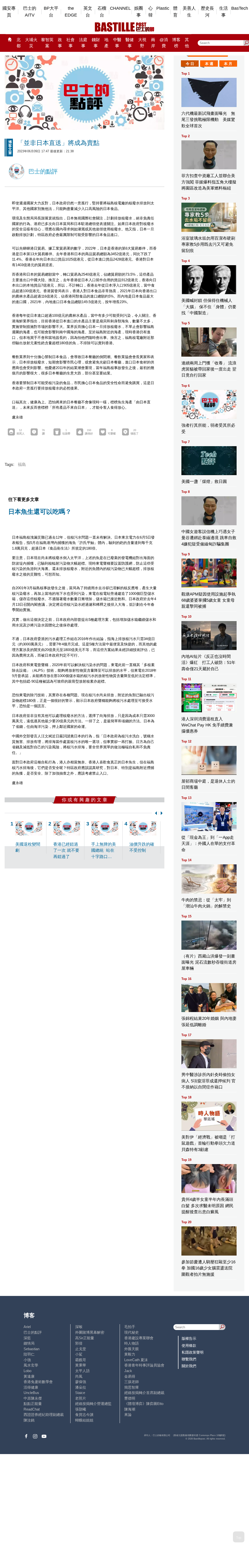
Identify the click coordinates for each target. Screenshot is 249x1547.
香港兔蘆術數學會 (38, 1382)
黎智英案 (47, 42)
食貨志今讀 (84, 1414)
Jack (128, 1371)
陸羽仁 (29, 1354)
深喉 (78, 1327)
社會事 (70, 42)
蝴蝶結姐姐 (84, 1420)
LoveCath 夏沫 (136, 1360)
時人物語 (131, 1343)
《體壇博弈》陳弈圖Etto (143, 1404)
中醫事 (117, 42)
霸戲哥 (80, 1360)
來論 (128, 1414)
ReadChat (32, 1409)
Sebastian (31, 1349)
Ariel (27, 1327)
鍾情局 (29, 1343)
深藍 (27, 1338)
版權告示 (189, 1338)
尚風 (78, 1376)
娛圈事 (138, 12)
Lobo (27, 1371)
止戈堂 (80, 1349)
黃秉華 (80, 1365)
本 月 (228, 64)
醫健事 (129, 42)
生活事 (223, 12)
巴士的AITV (29, 12)
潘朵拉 (80, 1387)
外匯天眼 (131, 1349)
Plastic (162, 8)
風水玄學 (31, 1365)
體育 (175, 12)
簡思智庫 (131, 1387)
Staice (80, 1393)
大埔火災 (31, 42)
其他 (187, 42)
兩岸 (153, 42)
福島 (22, 464)
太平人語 (82, 1371)
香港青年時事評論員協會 (144, 1365)
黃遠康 (29, 1376)
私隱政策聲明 (193, 1352)
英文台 (87, 12)
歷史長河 (207, 12)
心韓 (150, 12)
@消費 (164, 42)
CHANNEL (120, 8)
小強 (27, 1360)
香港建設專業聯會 (138, 1338)
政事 (60, 42)
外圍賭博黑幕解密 (89, 1332)
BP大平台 (51, 12)
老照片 (80, 1398)
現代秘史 (131, 1332)
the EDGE (71, 12)
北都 (19, 42)
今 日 (190, 64)
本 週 (209, 64)
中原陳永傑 (33, 1398)
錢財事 (96, 42)
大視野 (142, 42)
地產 (106, 42)
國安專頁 (9, 12)
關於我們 (189, 1366)
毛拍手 (129, 1327)
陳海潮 (129, 1409)
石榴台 (102, 12)
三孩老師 (131, 1382)
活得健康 (31, 1387)
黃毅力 (129, 1354)
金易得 (129, 1376)
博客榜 (176, 42)
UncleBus (31, 1393)
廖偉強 (80, 1382)
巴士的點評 (33, 1332)
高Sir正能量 (84, 1338)
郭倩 (78, 1343)
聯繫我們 (189, 1359)
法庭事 (83, 42)
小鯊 (78, 1354)
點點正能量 (33, 1404)
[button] (155, 813)
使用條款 (189, 1345)
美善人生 (189, 12)
